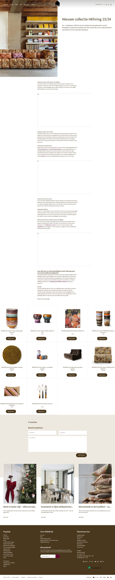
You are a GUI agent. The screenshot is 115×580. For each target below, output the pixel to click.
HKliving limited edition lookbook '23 (59, 282)
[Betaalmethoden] (98, 577)
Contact (79, 539)
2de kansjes (26, 5)
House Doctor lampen (8, 556)
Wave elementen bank (55, 149)
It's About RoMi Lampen (8, 542)
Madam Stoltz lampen (8, 544)
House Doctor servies (8, 554)
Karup (4, 540)
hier (49, 299)
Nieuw (16, 5)
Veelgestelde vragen (44, 542)
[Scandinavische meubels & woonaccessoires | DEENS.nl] (57, 4)
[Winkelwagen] (111, 5)
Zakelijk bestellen (81, 535)
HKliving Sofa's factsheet (9, 563)
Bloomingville (6, 539)
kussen (43, 156)
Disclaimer (23, 577)
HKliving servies (6, 549)
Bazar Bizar (6, 537)
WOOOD (5, 535)
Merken (12, 5)
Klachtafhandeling (81, 545)
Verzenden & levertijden (82, 542)
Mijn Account (80, 537)
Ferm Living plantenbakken (9, 547)
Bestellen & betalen (81, 540)
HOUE (4, 558)
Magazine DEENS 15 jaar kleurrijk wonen (49, 540)
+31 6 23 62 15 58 (81, 554)
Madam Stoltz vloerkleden (9, 545)
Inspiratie (33, 5)
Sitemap (40, 577)
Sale (21, 5)
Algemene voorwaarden (32, 577)
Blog (41, 537)
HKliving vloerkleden (7, 552)
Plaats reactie (81, 455)
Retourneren (80, 544)
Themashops (6, 561)
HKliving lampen (6, 551)
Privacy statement (15, 577)
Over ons (42, 535)
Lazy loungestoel (43, 149)
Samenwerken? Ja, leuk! (45, 539)
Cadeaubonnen (6, 565)
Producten (5, 5)
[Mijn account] (108, 5)
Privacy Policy (80, 547)
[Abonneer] (58, 556)
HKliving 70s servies (51, 225)
